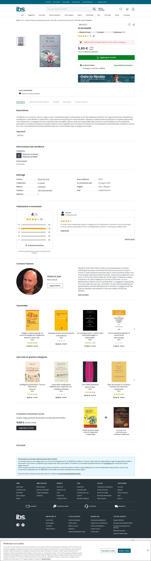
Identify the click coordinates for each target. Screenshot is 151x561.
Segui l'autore (55, 286)
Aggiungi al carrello (108, 57)
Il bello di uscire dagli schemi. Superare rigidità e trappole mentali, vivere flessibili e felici (90, 431)
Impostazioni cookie (108, 551)
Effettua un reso (73, 526)
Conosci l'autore (81, 102)
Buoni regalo (66, 2)
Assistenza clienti (102, 2)
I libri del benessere (45, 190)
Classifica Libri (20, 490)
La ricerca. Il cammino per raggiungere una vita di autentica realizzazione (121, 431)
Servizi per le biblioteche (98, 520)
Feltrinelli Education (119, 531)
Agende (120, 490)
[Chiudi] (147, 550)
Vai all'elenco (122, 42)
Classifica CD (61, 490)
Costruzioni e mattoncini (105, 487)
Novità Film (80, 487)
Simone (68, 213)
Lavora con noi (95, 529)
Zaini (119, 495)
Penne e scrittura (123, 493)
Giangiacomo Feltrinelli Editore (122, 523)
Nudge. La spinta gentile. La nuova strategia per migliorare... (32, 334)
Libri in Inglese (20, 495)
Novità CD (60, 487)
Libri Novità (19, 487)
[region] (75, 550)
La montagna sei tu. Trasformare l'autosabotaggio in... (90, 334)
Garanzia (71, 529)
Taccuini (120, 487)
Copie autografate (42, 493)
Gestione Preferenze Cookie (76, 532)
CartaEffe (48, 2)
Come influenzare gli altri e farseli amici (119, 334)
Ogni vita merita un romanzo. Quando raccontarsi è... (119, 386)
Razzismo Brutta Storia (120, 533)
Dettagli (56, 102)
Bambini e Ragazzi (83, 498)
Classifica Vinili (61, 498)
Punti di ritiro (56, 2)
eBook (18, 498)
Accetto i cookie (124, 551)
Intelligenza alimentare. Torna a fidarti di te (32, 386)
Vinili (58, 493)
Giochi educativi (102, 490)
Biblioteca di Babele (91, 52)
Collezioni (40, 495)
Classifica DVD (81, 490)
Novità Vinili (60, 495)
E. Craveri (100, 32)
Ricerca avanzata (101, 9)
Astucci (120, 498)
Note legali (20, 445)
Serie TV (79, 495)
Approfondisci (83, 295)
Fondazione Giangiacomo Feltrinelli (121, 527)
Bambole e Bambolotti (104, 495)
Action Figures (101, 498)
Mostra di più (130, 239)
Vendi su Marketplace (97, 526)
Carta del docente (87, 2)
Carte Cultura (76, 2)
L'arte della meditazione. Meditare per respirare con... (61, 386)
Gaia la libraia (50, 529)
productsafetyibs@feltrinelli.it (69, 474)
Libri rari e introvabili (43, 490)
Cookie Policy (46, 559)
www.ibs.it (108, 463)
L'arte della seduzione (90, 385)
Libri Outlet (19, 493)
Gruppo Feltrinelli (118, 520)
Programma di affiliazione (99, 523)
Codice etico (95, 532)
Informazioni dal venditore (39, 102)
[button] (94, 9)
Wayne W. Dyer (85, 32)
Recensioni (67, 102)
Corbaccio (117, 32)
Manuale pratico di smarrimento (61, 333)
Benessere (20, 135)
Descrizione (20, 102)
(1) (41, 219)
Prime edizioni (41, 487)
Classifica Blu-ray (83, 493)
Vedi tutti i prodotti (30, 156)
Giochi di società (102, 493)
